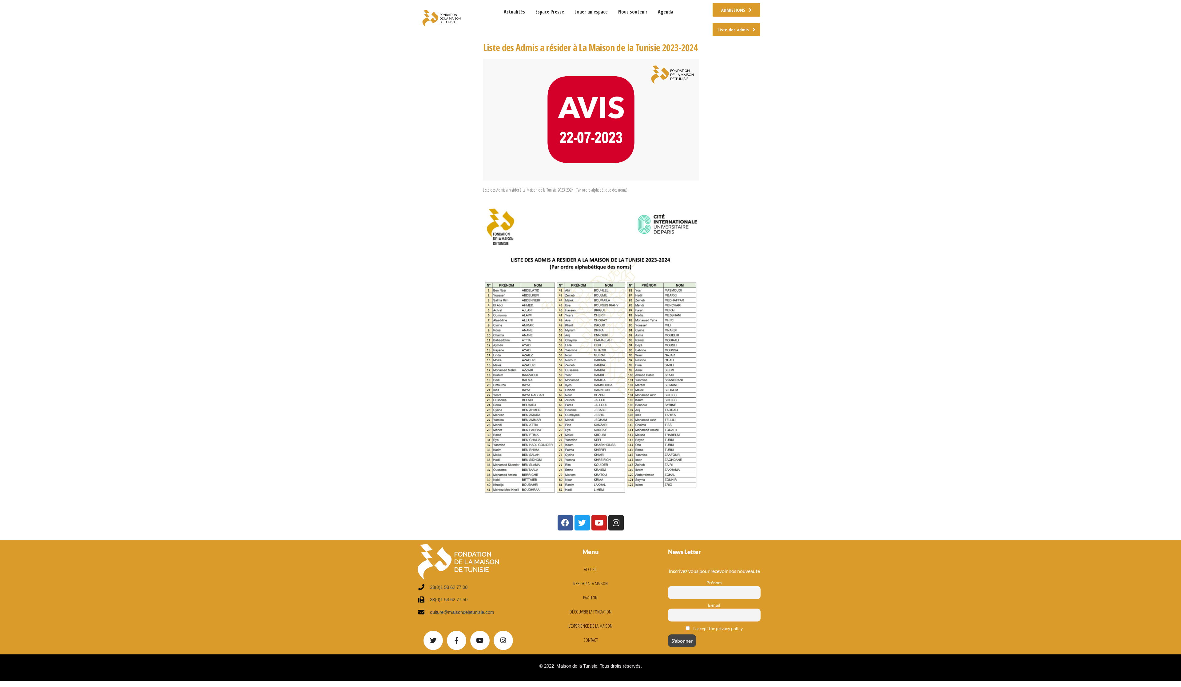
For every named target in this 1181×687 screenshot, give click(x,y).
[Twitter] (433, 640)
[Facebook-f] (456, 640)
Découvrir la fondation (590, 612)
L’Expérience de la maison (590, 626)
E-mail (714, 605)
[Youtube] (480, 640)
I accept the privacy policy (717, 628)
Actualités (514, 11)
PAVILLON (590, 597)
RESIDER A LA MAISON (590, 583)
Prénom (714, 582)
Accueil (590, 569)
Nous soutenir (632, 11)
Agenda (665, 11)
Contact (590, 640)
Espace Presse (549, 11)
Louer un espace (591, 11)
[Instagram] (503, 640)
